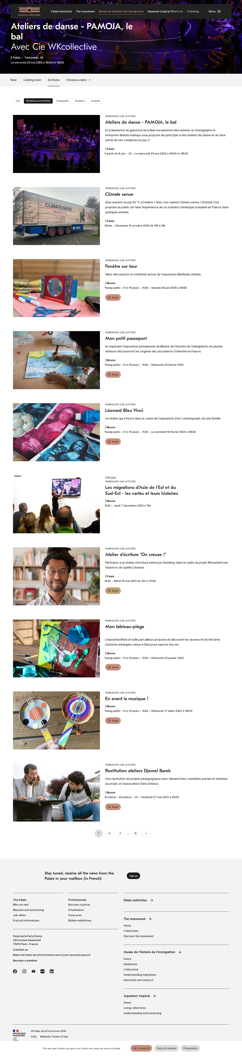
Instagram (24, 971)
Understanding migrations (140, 974)
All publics (80, 101)
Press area (74, 915)
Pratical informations (26, 920)
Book (115, 297)
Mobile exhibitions (79, 920)
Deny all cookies (166, 1048)
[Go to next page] (146, 833)
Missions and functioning (28, 909)
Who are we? (21, 904)
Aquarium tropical (159, 11)
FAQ (33, 1036)
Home (127, 925)
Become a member (25, 960)
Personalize (190, 1048)
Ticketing (193, 11)
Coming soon (32, 80)
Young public (62, 101)
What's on (177, 11)
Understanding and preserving (142, 1013)
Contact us (20, 949)
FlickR (42, 971)
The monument (85, 11)
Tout (17, 101)
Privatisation (76, 909)
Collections (131, 930)
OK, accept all (141, 1048)
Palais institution (61, 11)
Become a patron (79, 904)
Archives (54, 80)
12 (135, 834)
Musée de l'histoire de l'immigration (121, 11)
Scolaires (95, 101)
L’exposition (113, 639)
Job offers (19, 915)
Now (14, 80)
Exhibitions (130, 964)
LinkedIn (52, 971)
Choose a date (76, 80)
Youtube (33, 971)
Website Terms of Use (54, 1036)
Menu (212, 11)
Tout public (32, 58)
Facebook (15, 971)
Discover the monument (139, 936)
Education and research (138, 979)
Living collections (135, 1007)
